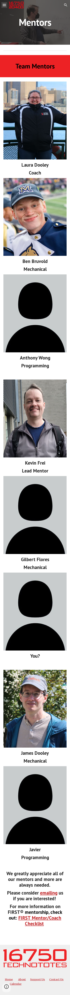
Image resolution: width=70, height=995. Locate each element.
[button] (4, 5)
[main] (35, 22)
